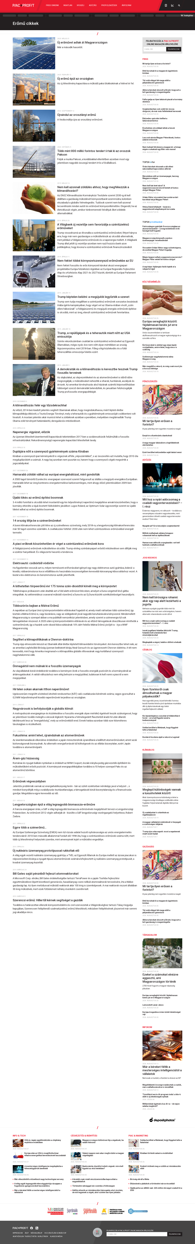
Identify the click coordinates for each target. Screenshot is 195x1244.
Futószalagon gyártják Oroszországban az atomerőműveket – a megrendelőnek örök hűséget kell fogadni (161, 228)
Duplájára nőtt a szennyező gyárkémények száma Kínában (51, 451)
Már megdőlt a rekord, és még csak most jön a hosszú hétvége (162, 367)
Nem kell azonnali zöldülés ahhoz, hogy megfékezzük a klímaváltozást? (93, 188)
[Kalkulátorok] (166, 5)
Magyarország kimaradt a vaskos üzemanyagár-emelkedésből (157, 239)
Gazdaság (148, 846)
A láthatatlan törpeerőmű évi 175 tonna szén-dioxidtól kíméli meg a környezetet (65, 586)
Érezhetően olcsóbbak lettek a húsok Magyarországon (158, 129)
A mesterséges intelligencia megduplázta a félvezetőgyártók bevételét (43, 1167)
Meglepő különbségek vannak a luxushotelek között (161, 791)
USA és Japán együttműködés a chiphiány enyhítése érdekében (42, 1141)
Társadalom (149, 935)
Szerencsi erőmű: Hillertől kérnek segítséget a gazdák (48, 900)
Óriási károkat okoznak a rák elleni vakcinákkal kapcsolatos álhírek (157, 168)
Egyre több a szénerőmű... (30, 827)
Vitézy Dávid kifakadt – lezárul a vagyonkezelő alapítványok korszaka (158, 208)
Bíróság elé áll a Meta (139, 1179)
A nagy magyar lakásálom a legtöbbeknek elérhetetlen (160, 444)
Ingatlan (68, 5)
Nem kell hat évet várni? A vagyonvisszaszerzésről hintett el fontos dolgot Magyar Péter (160, 188)
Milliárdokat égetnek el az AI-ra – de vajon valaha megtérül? (161, 1105)
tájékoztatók (30, 1236)
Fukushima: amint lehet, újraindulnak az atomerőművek (49, 735)
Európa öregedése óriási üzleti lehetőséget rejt (161, 1013)
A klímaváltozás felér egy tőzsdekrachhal (40, 405)
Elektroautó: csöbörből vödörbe (34, 563)
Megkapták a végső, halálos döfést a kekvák (162, 642)
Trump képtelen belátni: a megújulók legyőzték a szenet (93, 297)
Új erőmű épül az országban (76, 78)
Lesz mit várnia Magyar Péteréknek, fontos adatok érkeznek (161, 139)
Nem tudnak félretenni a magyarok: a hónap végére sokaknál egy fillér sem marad (161, 148)
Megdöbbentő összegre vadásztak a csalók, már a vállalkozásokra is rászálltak (162, 1086)
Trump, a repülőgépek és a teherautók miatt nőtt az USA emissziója (93, 334)
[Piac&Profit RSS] (37, 1227)
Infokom (147, 1027)
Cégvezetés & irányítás (84, 1135)
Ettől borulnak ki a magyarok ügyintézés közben (160, 72)
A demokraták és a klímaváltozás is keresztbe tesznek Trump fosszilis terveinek (97, 371)
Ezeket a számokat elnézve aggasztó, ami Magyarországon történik (160, 978)
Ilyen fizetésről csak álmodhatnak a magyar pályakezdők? (157, 693)
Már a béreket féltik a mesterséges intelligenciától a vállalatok (162, 1070)
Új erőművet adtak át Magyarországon (82, 42)
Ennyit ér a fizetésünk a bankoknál (157, 436)
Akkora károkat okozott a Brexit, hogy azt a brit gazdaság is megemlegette (161, 91)
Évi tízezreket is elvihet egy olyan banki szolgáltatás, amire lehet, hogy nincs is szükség (159, 347)
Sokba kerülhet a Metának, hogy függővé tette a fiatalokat (160, 729)
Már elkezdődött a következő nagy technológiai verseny (39, 1179)
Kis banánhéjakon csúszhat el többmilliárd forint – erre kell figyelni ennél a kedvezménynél (161, 718)
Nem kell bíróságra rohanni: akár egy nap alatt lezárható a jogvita (161, 601)
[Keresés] (179, 5)
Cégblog (147, 649)
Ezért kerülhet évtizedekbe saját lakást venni (162, 452)
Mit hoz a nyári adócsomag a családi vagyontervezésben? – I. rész (162, 503)
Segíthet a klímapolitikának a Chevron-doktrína (43, 639)
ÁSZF (27, 1233)
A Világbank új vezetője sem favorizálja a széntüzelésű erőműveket (93, 226)
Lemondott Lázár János (153, 1005)
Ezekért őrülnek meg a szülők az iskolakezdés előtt (160, 1167)
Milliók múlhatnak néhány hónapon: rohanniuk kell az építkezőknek (158, 534)
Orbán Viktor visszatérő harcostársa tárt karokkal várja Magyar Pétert (160, 198)
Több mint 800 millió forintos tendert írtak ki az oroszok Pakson (93, 152)
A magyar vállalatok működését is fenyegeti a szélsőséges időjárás (161, 823)
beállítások (43, 1236)
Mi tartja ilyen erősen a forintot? (156, 64)
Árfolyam (126, 5)
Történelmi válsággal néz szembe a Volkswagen (93, 1186)
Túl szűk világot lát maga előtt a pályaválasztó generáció (156, 81)
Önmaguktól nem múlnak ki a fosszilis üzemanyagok (47, 666)
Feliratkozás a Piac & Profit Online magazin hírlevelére (130, 1231)
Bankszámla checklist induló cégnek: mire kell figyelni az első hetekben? (102, 1167)
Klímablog (148, 750)
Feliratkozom (173, 49)
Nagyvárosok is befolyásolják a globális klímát (43, 708)
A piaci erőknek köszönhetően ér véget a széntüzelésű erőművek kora (58, 543)
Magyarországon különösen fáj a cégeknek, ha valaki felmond (103, 1141)
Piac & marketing (138, 1135)
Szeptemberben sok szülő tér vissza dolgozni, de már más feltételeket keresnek (161, 110)
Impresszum (18, 1233)
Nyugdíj (80, 5)
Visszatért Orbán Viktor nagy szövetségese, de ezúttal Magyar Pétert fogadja (161, 249)
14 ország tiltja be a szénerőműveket (37, 520)
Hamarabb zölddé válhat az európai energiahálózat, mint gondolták (56, 474)
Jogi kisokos (149, 557)
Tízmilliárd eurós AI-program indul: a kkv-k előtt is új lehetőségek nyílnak (161, 1095)
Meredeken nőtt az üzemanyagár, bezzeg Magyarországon (160, 177)
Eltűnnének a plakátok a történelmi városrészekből (152, 1184)
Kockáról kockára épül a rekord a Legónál (161, 737)
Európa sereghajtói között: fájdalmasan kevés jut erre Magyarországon (159, 325)
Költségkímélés (151, 282)
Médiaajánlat (36, 1233)
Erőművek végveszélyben (29, 781)
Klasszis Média (56, 1236)
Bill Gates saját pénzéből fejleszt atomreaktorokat (46, 873)
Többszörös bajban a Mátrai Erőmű (36, 605)
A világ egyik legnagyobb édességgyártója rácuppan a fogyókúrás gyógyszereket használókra (38, 1185)
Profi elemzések (109, 5)
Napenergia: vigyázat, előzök (32, 432)
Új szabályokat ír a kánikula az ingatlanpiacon (155, 813)
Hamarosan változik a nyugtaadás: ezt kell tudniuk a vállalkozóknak (161, 544)
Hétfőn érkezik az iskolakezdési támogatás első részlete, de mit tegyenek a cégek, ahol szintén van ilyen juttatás (97, 1191)
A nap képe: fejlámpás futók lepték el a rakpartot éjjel (159, 268)
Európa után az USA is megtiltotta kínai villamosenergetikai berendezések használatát (45, 1154)
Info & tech (19, 1135)
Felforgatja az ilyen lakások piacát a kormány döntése (162, 100)
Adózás (93, 5)
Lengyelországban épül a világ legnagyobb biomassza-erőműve (54, 804)
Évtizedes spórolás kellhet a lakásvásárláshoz (154, 119)
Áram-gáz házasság (26, 758)
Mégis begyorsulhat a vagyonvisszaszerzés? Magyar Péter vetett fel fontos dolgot (162, 258)
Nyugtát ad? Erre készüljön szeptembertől (161, 526)
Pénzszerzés (149, 381)
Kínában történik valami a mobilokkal (156, 1153)
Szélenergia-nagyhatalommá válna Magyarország (157, 358)
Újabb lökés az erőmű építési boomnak (38, 497)
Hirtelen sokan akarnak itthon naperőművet (41, 689)
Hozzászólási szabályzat (55, 1233)
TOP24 (148, 162)
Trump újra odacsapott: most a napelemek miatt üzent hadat (161, 832)
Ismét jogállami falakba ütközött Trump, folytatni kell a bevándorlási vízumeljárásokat (160, 632)
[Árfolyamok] (172, 5)
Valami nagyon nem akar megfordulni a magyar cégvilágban (103, 1154)
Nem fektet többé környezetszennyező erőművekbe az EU (95, 260)
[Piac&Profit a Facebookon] (31, 1227)
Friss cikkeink (52, 5)
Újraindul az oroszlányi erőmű (77, 114)
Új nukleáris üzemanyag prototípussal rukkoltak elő (46, 850)
